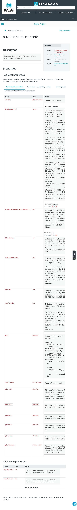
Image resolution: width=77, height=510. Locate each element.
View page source (64, 30)
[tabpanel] (36, 273)
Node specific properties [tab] (14, 87)
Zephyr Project (39, 24)
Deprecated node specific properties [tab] (39, 87)
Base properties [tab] (61, 87)
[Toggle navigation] (73, 19)
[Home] (5, 30)
